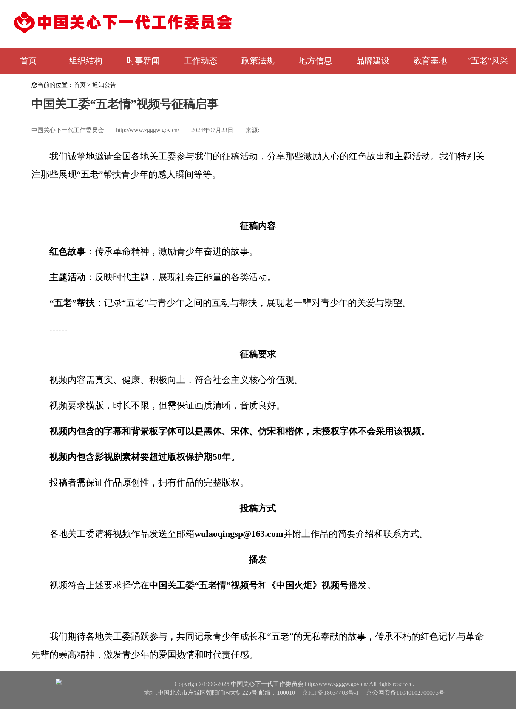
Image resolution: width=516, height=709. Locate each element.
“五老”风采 (487, 60)
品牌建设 (372, 60)
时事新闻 (143, 60)
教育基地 (430, 60)
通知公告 (104, 85)
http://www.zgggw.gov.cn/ (147, 130)
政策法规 (258, 60)
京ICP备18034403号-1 (330, 692)
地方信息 (315, 60)
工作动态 (200, 60)
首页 (28, 60)
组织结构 (85, 60)
